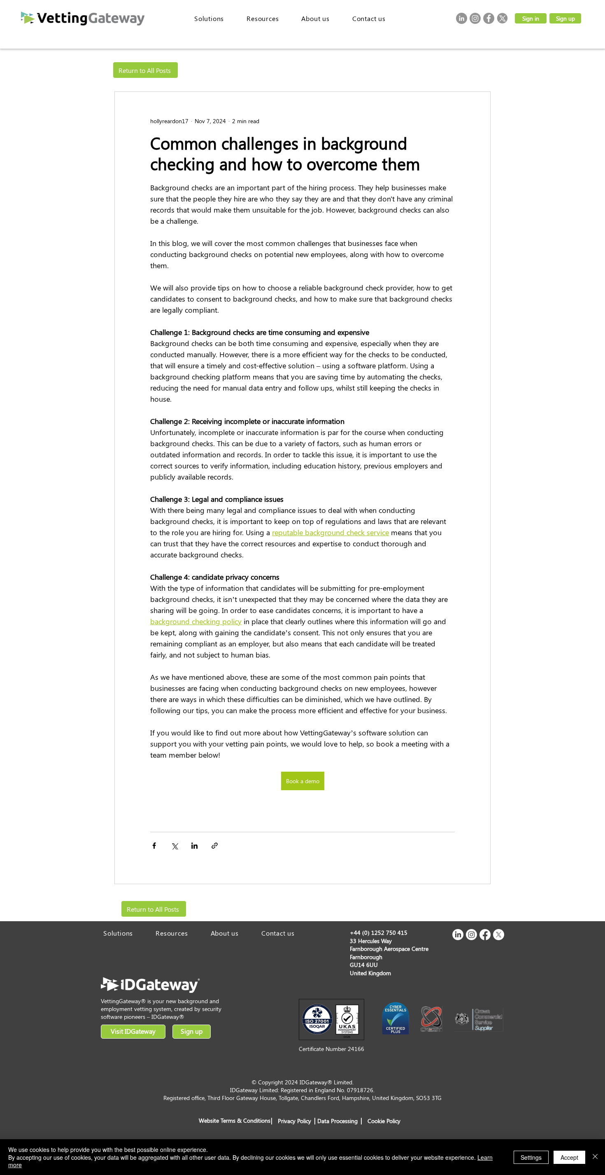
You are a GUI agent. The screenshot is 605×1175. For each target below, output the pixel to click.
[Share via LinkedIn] (194, 846)
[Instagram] (475, 18)
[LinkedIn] (461, 18)
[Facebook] (488, 18)
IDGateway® (167, 1017)
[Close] (595, 1157)
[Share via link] (215, 846)
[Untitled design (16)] (502, 18)
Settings (531, 1157)
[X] (498, 934)
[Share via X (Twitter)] (174, 846)
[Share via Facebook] (154, 846)
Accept (569, 1157)
